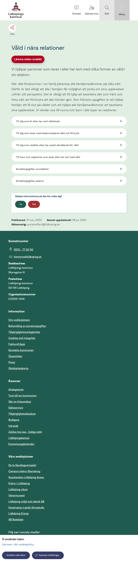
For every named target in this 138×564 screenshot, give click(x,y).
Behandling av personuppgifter (27, 326)
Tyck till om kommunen (38, 396)
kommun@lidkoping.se (27, 257)
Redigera (13, 420)
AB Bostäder (32, 519)
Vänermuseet (16, 495)
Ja (20, 204)
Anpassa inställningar (49, 555)
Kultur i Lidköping (19, 483)
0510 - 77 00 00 (23, 250)
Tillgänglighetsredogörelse (24, 332)
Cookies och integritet (21, 338)
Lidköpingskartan (35, 438)
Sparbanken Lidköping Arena (26, 477)
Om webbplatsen (19, 320)
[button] (76, 10)
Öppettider (15, 356)
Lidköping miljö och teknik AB (26, 501)
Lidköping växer (18, 489)
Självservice (31, 408)
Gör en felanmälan (19, 402)
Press (11, 362)
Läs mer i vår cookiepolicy (18, 544)
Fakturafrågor (16, 344)
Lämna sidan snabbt (28, 59)
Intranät (29, 426)
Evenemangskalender (37, 444)
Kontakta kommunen (21, 350)
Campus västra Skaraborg (24, 471)
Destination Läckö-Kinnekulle (42, 508)
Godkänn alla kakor (16, 555)
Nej (34, 204)
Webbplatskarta (18, 368)
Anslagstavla (16, 389)
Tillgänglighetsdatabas (38, 414)
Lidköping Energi (34, 513)
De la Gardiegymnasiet (22, 465)
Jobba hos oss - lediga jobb (25, 432)
